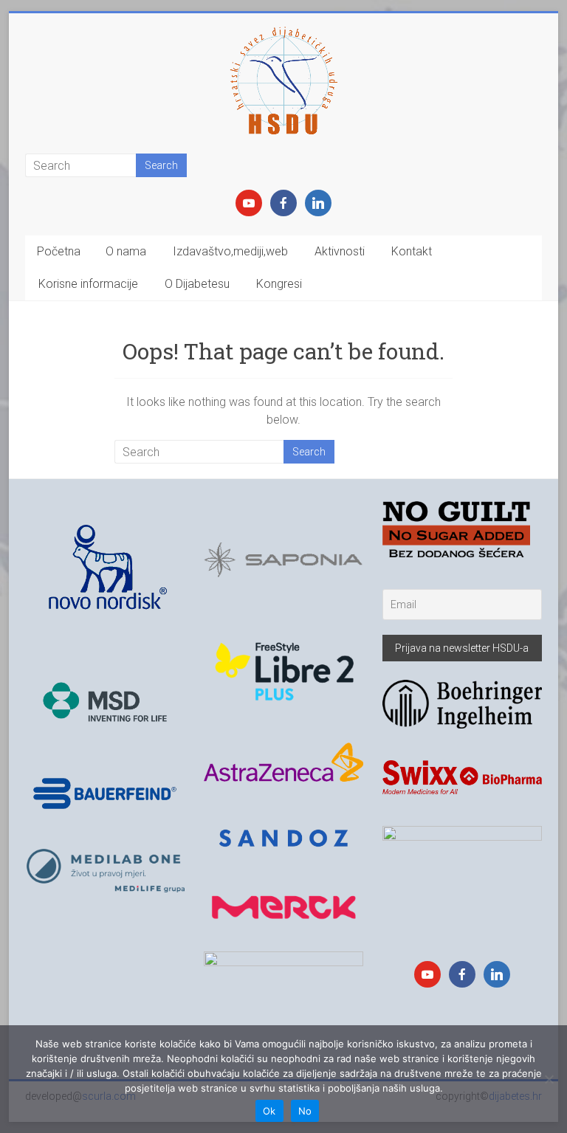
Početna (58, 251)
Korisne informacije (88, 284)
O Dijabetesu (197, 284)
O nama (126, 251)
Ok (269, 1111)
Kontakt (411, 251)
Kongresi (279, 284)
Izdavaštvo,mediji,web (230, 251)
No (305, 1111)
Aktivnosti (340, 251)
